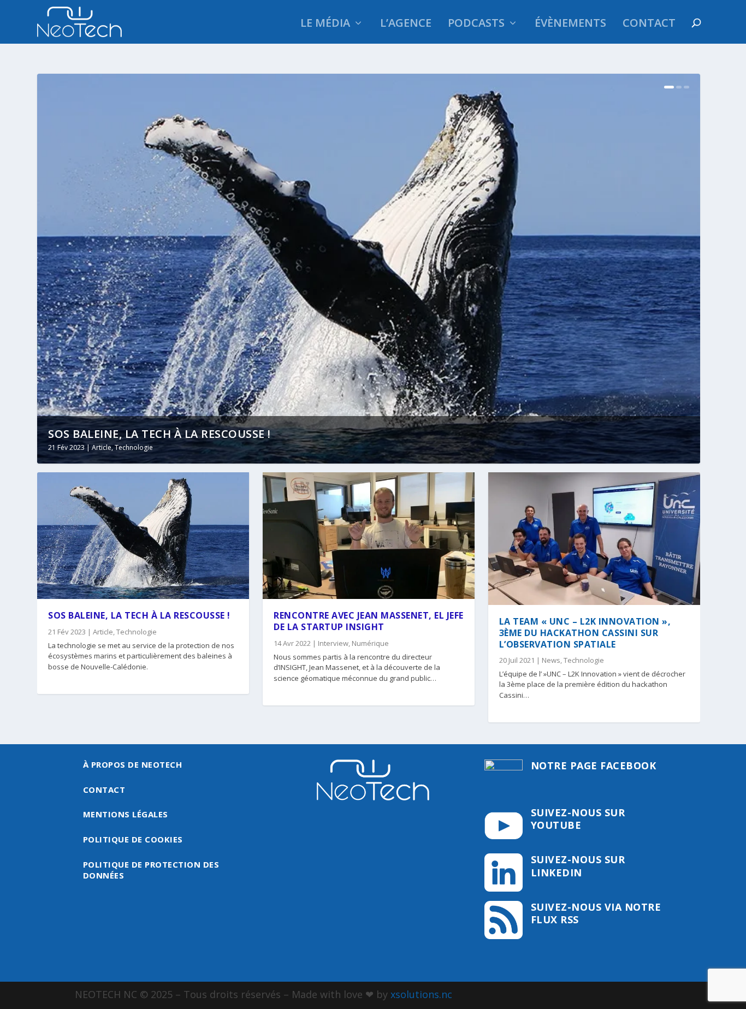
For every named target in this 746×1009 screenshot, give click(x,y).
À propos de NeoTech (132, 764)
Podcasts (476, 24)
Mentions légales (125, 814)
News (551, 660)
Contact (649, 24)
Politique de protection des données (151, 870)
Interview (333, 643)
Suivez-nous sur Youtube (578, 819)
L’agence (405, 24)
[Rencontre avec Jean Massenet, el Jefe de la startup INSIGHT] (369, 536)
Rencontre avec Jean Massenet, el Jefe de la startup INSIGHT (369, 621)
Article (101, 447)
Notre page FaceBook (593, 765)
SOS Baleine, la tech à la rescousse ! (159, 433)
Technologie (134, 447)
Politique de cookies (133, 839)
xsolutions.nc (421, 994)
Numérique (370, 643)
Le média (325, 24)
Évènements (570, 24)
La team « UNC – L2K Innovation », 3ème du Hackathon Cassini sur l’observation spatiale (585, 632)
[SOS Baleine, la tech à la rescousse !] (143, 536)
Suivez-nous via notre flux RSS (596, 913)
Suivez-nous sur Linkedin (578, 866)
